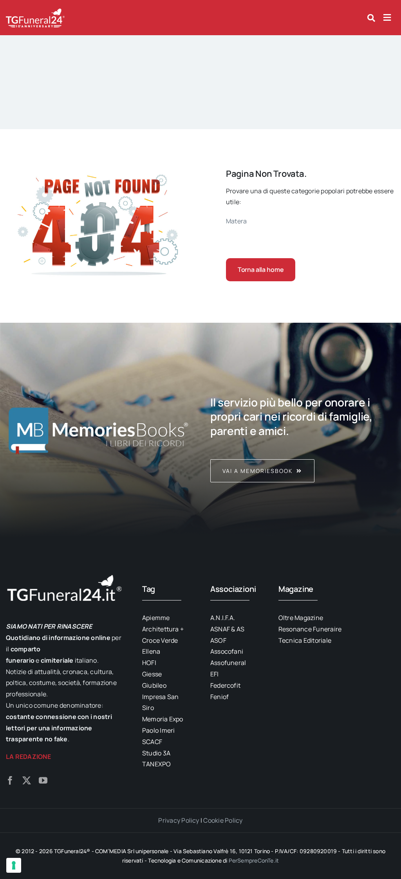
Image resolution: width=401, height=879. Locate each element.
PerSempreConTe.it (254, 860)
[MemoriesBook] (98, 430)
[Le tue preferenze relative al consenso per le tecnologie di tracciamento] (13, 865)
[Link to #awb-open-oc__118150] (387, 17)
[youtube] (43, 780)
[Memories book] (302, 430)
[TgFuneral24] (35, 11)
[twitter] (26, 780)
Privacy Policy (178, 820)
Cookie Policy (222, 820)
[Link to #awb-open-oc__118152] (371, 18)
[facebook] (10, 780)
